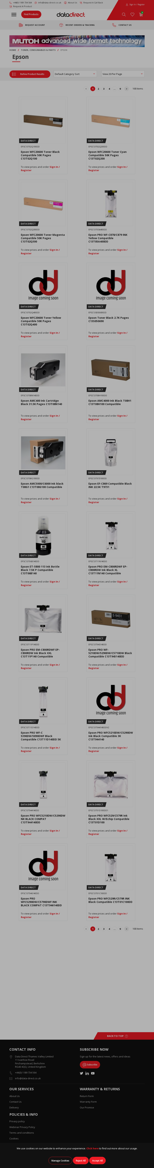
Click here (92, 1148)
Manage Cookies (60, 1160)
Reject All (81, 1160)
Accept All (97, 1160)
